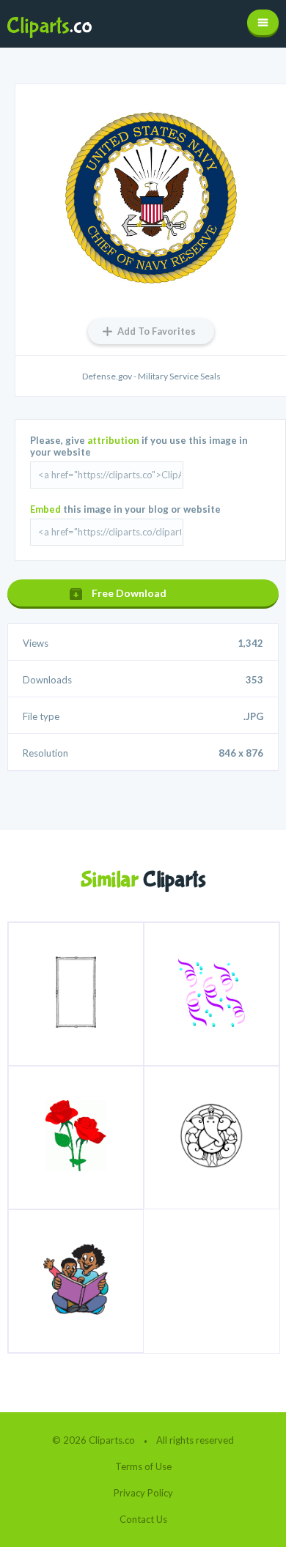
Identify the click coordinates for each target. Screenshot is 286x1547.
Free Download (129, 593)
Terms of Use (143, 1466)
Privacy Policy (143, 1493)
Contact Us (143, 1519)
